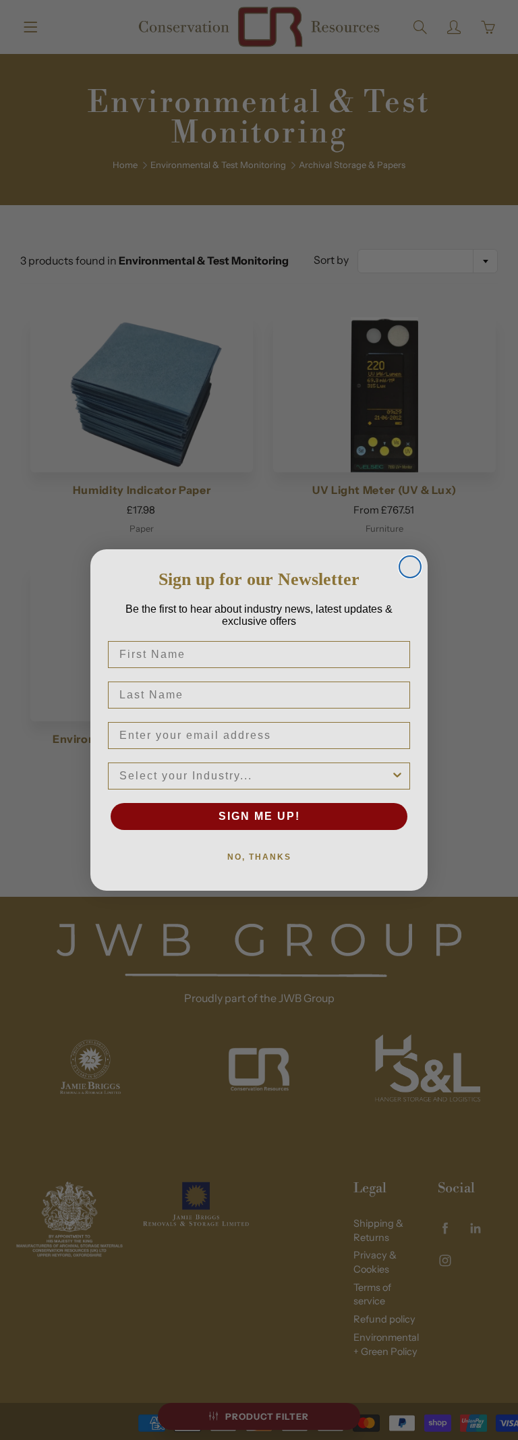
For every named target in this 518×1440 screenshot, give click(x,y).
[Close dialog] (410, 567)
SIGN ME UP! (259, 816)
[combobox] (255, 776)
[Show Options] (397, 776)
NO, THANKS (259, 857)
